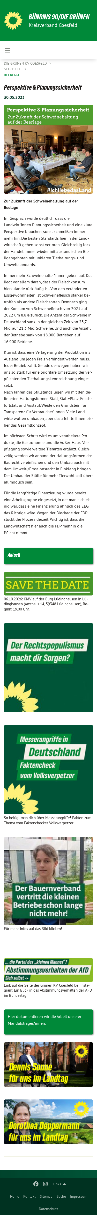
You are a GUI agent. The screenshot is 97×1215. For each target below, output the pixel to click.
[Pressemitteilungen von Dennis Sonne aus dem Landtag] (48, 1064)
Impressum (78, 1196)
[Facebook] (36, 1184)
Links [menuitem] (57, 1184)
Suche (61, 1196)
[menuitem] (14, 1196)
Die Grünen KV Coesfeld (26, 63)
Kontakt (29, 1196)
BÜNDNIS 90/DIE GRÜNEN (59, 17)
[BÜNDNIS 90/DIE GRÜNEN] (13, 20)
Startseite (14, 69)
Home (14, 1196)
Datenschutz (48, 1208)
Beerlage (12, 75)
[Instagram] (45, 1184)
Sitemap (46, 1196)
